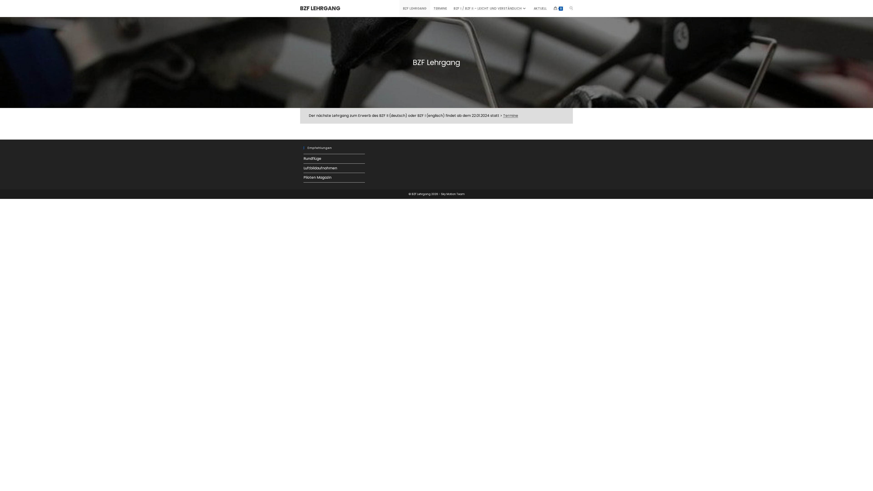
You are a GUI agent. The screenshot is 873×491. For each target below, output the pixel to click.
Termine (510, 115)
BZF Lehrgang (320, 8)
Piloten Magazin (317, 177)
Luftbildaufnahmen (320, 168)
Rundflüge (312, 158)
